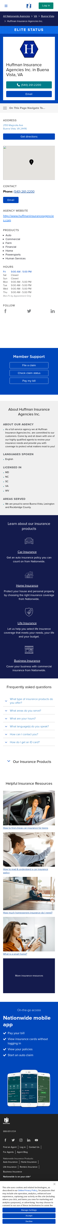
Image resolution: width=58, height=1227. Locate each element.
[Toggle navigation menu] (5, 108)
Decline (29, 1221)
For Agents (8, 1152)
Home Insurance (27, 586)
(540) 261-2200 (24, 191)
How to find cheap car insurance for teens (25, 828)
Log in (46, 5)
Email (29, 94)
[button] (31, 162)
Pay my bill (35, 381)
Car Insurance (27, 552)
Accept (29, 1215)
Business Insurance (27, 661)
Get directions (29, 136)
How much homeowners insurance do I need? (27, 912)
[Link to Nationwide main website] (29, 8)
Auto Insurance (10, 1162)
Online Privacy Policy (27, 1190)
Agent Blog (22, 1152)
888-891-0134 (9, 1131)
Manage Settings (29, 1210)
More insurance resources (34, 976)
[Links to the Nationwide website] (6, 1123)
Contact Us (34, 1147)
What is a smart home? (15, 954)
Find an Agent (10, 1147)
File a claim (35, 366)
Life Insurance (27, 623)
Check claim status (33, 373)
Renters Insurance (28, 1167)
